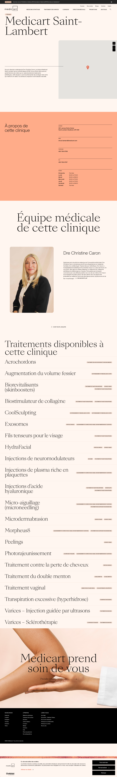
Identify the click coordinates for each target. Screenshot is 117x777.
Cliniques (66, 9)
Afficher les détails (26, 769)
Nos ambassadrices (27, 734)
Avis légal (43, 715)
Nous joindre (90, 6)
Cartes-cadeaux (26, 721)
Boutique (104, 9)
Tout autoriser (103, 762)
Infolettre (7, 723)
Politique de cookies (45, 723)
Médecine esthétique (33, 9)
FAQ (24, 730)
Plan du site (43, 725)
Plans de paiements (27, 732)
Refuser (103, 773)
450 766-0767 (62, 162)
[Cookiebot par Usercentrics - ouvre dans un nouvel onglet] (10, 774)
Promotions (93, 9)
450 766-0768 (63, 151)
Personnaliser (102, 767)
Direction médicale (79, 9)
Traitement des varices (51, 9)
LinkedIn (7, 717)
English (109, 6)
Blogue (97, 6)
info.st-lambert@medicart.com (67, 140)
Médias (24, 725)
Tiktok (6, 725)
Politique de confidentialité (47, 721)
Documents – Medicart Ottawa (48, 717)
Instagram (7, 719)
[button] (88, 68)
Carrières (103, 6)
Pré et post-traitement (46, 719)
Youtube (7, 721)
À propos (82, 6)
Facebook (7, 715)
